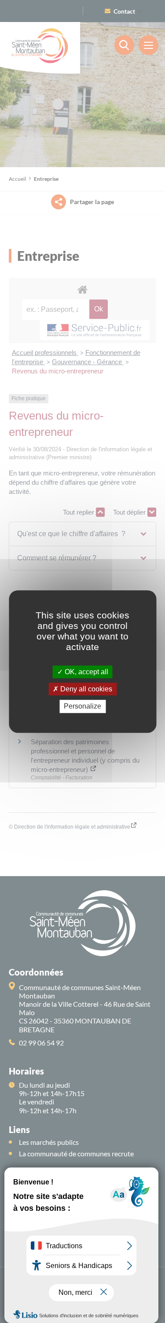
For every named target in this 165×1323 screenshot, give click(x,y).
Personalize (82, 706)
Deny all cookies (85, 689)
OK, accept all (85, 672)
